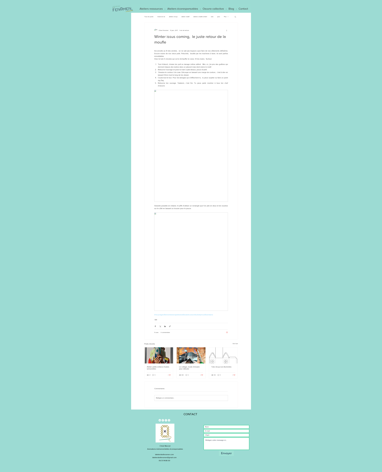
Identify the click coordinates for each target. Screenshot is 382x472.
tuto (212, 16)
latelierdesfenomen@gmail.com (164, 457)
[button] (235, 17)
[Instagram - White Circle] (169, 420)
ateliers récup (173, 16)
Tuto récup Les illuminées (221, 367)
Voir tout (235, 343)
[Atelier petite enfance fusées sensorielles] (158, 355)
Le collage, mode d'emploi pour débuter (189, 368)
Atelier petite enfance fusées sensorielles (158, 368)
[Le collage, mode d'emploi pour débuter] (191, 355)
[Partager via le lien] (170, 326)
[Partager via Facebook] (155, 326)
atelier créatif (185, 16)
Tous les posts (148, 16)
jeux (218, 16)
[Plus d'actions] (227, 30)
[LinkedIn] (160, 420)
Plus (225, 16)
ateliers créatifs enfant (200, 16)
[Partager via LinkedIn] (165, 326)
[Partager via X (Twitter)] (160, 326)
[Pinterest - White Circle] (166, 420)
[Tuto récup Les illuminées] (223, 355)
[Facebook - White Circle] (163, 420)
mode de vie (161, 16)
